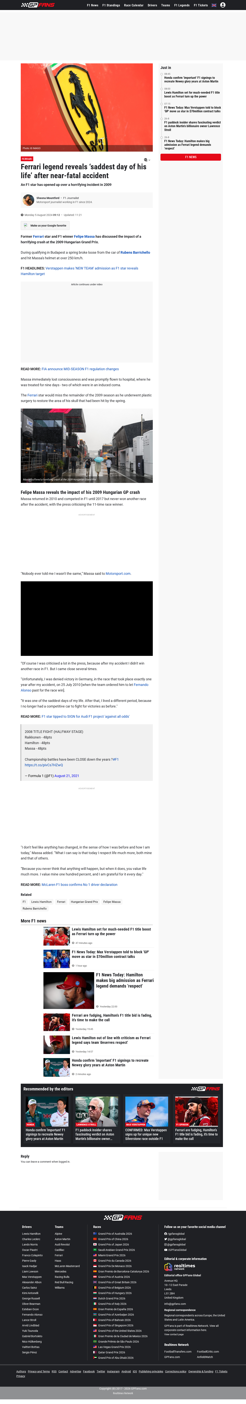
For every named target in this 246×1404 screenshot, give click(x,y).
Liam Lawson (30, 1271)
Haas (58, 1260)
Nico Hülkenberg (32, 1341)
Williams (60, 1287)
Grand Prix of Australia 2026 (115, 1233)
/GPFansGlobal (176, 1249)
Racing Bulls (62, 1276)
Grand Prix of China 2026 (113, 1239)
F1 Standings (111, 5)
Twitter (101, 1371)
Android (126, 1371)
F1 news (190, 157)
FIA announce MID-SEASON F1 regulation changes (80, 369)
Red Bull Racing (64, 1282)
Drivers (152, 5)
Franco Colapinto (32, 1255)
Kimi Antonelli (30, 1293)
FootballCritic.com (208, 1351)
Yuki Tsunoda (30, 1330)
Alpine (58, 1233)
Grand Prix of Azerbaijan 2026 (116, 1314)
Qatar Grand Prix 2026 (111, 1352)
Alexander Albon (32, 1282)
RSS (54, 1371)
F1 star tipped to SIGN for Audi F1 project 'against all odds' (86, 716)
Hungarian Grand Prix (84, 902)
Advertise (75, 1371)
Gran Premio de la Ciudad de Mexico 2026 (123, 1336)
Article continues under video (86, 284)
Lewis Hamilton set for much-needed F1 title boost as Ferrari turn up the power (192, 94)
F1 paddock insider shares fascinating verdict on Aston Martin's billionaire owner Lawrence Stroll (192, 126)
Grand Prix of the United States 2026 (120, 1330)
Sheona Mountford (48, 198)
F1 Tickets (201, 5)
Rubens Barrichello (135, 252)
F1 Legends (182, 5)
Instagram (113, 1371)
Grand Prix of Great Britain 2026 (117, 1282)
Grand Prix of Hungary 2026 (115, 1293)
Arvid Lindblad (30, 1325)
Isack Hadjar (29, 1266)
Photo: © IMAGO (32, 148)
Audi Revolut (62, 1244)
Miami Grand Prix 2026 (111, 1255)
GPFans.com (172, 1357)
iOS (135, 1371)
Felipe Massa (84, 236)
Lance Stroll (29, 1320)
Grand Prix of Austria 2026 (114, 1276)
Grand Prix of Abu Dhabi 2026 (116, 1357)
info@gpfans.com (175, 1303)
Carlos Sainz (29, 1287)
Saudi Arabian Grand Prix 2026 (116, 1249)
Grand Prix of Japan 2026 (113, 1244)
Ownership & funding (200, 1371)
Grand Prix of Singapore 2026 (115, 1325)
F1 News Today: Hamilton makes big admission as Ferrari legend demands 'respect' (187, 144)
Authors (21, 1371)
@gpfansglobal (176, 1239)
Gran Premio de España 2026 (115, 1309)
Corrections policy (175, 1371)
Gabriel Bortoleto (32, 1336)
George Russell (31, 1298)
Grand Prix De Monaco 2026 (115, 1266)
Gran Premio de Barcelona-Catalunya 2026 (123, 1271)
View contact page (174, 1334)
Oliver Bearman (31, 1303)
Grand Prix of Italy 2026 (112, 1303)
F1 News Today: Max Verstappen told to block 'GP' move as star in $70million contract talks (192, 109)
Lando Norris (30, 1244)
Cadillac (59, 1249)
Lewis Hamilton (41, 902)
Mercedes (60, 1271)
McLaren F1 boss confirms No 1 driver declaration (79, 885)
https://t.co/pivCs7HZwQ (44, 765)
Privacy (20, 1376)
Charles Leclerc (31, 1239)
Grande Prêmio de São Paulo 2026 (118, 1341)
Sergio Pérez (29, 1352)
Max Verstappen (32, 1276)
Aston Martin (62, 1239)
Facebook (89, 1371)
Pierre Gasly (29, 1260)
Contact (63, 1371)
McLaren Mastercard (67, 1266)
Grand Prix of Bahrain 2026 (114, 1320)
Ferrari (27, 158)
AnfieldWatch (205, 1357)
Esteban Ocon (30, 1309)
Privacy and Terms (39, 1371)
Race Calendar (134, 5)
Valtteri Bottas (30, 1347)
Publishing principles (151, 1371)
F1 (24, 902)
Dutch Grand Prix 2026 (111, 1298)
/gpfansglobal (175, 1233)
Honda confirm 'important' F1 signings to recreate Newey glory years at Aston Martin (191, 79)
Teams (165, 5)
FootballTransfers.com (177, 1351)
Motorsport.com (118, 574)
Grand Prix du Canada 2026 (114, 1260)
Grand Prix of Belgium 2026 (114, 1287)
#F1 (116, 759)
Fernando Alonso (32, 1314)
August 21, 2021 (66, 776)
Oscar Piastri (29, 1249)
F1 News (92, 5)
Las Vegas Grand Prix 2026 (114, 1347)
